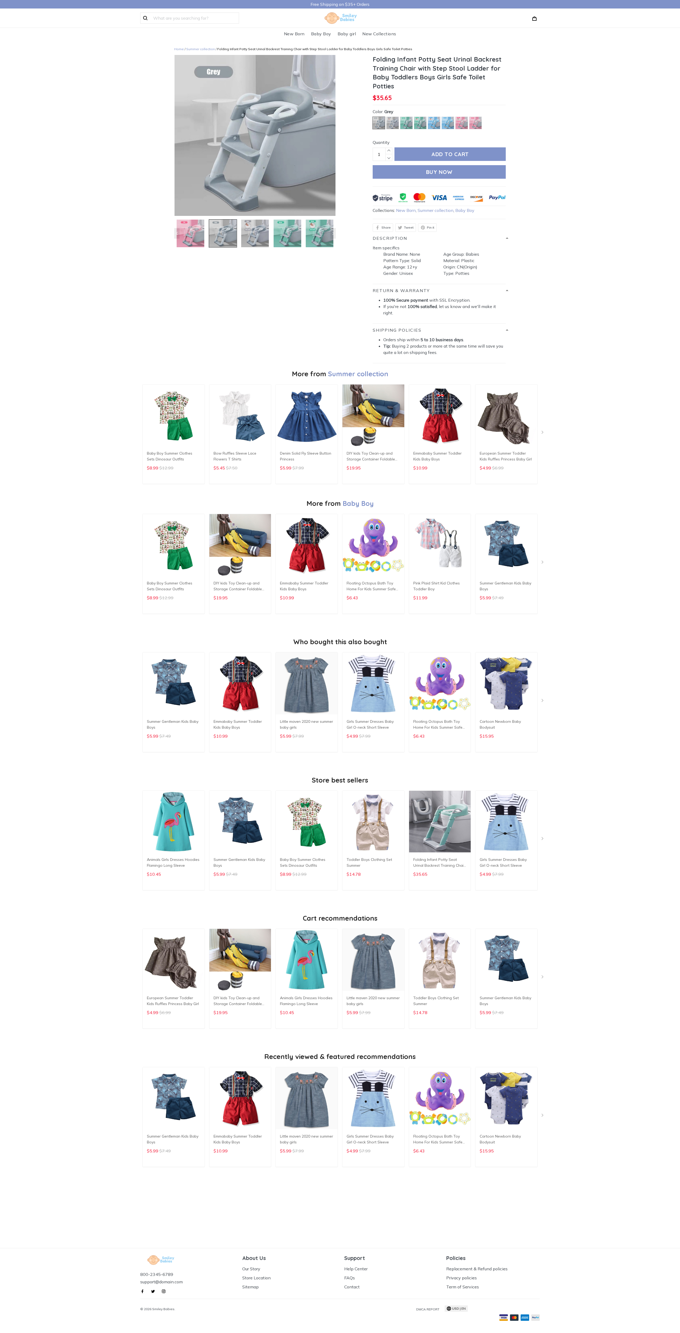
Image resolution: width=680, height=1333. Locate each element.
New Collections (379, 33)
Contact (352, 1286)
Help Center (356, 1268)
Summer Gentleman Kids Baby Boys (505, 586)
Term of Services (462, 1286)
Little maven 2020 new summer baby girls (306, 724)
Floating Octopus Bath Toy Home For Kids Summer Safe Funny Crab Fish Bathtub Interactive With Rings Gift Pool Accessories (371, 586)
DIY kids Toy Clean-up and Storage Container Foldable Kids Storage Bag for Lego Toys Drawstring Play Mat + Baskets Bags (371, 457)
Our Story (251, 1268)
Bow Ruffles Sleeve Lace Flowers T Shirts (235, 456)
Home (179, 49)
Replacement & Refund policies (477, 1268)
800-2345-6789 (156, 1274)
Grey (388, 111)
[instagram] (165, 1291)
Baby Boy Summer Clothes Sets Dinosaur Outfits (169, 456)
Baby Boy (321, 33)
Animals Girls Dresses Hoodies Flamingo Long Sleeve (173, 862)
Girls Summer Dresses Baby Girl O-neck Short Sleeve (370, 724)
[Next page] (333, 233)
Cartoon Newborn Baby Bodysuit (500, 724)
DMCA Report (427, 1309)
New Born (294, 33)
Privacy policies (461, 1277)
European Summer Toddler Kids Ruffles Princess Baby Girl (506, 456)
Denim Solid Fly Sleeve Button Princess (305, 456)
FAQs (349, 1277)
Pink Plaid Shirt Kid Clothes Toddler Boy (436, 586)
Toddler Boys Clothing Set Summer (369, 862)
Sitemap (250, 1286)
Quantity (381, 142)
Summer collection (200, 49)
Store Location (256, 1277)
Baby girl (347, 33)
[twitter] (154, 1291)
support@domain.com (161, 1281)
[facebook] (144, 1291)
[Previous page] (177, 233)
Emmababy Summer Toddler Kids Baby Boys (437, 456)
